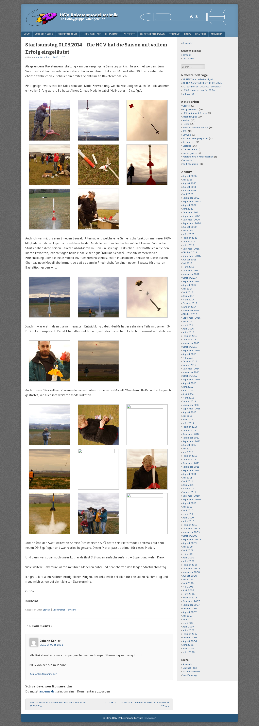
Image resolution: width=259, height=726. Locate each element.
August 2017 (189, 284)
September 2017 (191, 281)
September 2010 (192, 499)
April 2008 (188, 590)
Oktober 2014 (190, 375)
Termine (174, 34)
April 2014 (188, 394)
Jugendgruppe (91, 34)
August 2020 (190, 226)
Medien (186, 120)
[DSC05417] (147, 317)
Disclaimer (188, 58)
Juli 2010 (187, 506)
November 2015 (191, 343)
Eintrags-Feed (190, 667)
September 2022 (192, 201)
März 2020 (188, 234)
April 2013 (188, 419)
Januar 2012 (189, 459)
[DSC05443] (98, 452)
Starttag (47, 609)
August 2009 (190, 542)
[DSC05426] (49, 489)
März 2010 (188, 521)
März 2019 (188, 245)
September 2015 (192, 350)
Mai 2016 (188, 324)
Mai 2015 (188, 357)
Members (217, 34)
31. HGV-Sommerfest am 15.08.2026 (202, 82)
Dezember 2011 (191, 463)
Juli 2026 (188, 179)
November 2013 (191, 404)
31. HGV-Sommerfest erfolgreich (199, 79)
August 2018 (189, 259)
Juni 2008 (188, 582)
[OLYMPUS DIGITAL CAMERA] (49, 140)
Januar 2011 (189, 492)
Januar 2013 (189, 430)
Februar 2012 (190, 455)
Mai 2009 (188, 553)
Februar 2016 (190, 335)
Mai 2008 (188, 586)
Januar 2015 (189, 364)
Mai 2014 (188, 390)
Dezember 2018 (191, 248)
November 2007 (191, 604)
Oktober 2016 (190, 314)
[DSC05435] (147, 489)
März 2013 (188, 423)
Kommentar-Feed (192, 671)
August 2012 (189, 444)
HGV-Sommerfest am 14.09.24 (199, 90)
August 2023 (189, 190)
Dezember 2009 (191, 528)
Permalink (71, 609)
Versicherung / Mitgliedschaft (198, 156)
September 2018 (192, 255)
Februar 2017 (190, 303)
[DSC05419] (98, 444)
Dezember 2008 (191, 568)
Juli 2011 (187, 477)
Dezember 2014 (191, 368)
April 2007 (188, 626)
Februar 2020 (190, 237)
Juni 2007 (188, 619)
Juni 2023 (188, 194)
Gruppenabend (67, 34)
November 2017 (191, 274)
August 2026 (190, 175)
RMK (185, 131)
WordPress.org (190, 675)
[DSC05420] (147, 407)
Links (187, 34)
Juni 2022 (188, 208)
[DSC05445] (49, 533)
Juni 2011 (188, 481)
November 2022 (191, 197)
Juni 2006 (188, 644)
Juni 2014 (188, 386)
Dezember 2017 (191, 270)
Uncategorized (190, 152)
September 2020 (192, 223)
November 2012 (191, 437)
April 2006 (188, 648)
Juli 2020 (188, 230)
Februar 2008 (190, 597)
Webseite (187, 160)
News (26, 34)
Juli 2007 (187, 615)
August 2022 (189, 205)
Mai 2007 (188, 622)
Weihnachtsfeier (191, 163)
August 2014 (189, 383)
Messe (186, 123)
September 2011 (191, 470)
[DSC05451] (98, 229)
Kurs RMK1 (112, 34)
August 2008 (190, 575)
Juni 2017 (188, 292)
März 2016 (188, 332)
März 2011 (188, 488)
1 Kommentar (58, 609)
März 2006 (189, 652)
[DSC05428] (147, 140)
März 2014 (188, 397)
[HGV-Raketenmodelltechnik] (126, 25)
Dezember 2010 (191, 495)
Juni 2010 (188, 510)
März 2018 (188, 266)
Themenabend (190, 149)
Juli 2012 (187, 448)
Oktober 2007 (190, 608)
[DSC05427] (98, 184)
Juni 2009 (188, 550)
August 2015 (189, 354)
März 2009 (188, 561)
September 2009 (192, 539)
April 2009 (188, 557)
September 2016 (192, 317)
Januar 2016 (189, 339)
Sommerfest (189, 142)
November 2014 (191, 372)
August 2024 (189, 186)
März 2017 (188, 299)
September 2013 (191, 408)
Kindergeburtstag (152, 34)
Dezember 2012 (191, 433)
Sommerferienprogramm (195, 138)
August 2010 (189, 503)
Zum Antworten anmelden (43, 673)
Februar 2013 (190, 426)
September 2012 (192, 441)
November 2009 (191, 532)
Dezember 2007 (191, 601)
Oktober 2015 (190, 346)
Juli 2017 (187, 288)
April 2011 (188, 484)
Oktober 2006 (190, 637)
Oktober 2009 (190, 535)
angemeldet (47, 691)
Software (187, 134)
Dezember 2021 (191, 212)
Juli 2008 (188, 579)
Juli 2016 (187, 321)
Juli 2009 (188, 546)
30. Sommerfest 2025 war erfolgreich (202, 86)
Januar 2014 (189, 401)
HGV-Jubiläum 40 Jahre (195, 112)
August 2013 (189, 412)
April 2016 (188, 328)
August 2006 (190, 641)
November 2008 (191, 572)
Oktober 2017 (190, 277)
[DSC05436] (49, 184)
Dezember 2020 (191, 219)
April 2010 (188, 517)
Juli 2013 (187, 415)
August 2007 (189, 612)
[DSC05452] (147, 184)
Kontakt (200, 34)
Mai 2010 (188, 513)
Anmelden (188, 42)
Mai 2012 (188, 452)
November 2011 (191, 466)
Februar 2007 (190, 633)
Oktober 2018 (190, 252)
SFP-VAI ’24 (188, 93)
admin (39, 57)
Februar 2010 (190, 524)
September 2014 (192, 379)
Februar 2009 (190, 564)
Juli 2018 (187, 263)
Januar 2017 (189, 306)
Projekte (129, 34)
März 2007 (188, 630)
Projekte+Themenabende (195, 127)
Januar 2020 (189, 241)
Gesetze (187, 105)
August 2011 (189, 473)
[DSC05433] (98, 380)
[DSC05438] (49, 380)
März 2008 (189, 593)
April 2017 (188, 295)
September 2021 (192, 215)
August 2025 (189, 183)
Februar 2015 (190, 361)
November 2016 (191, 310)
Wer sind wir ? (44, 34)
